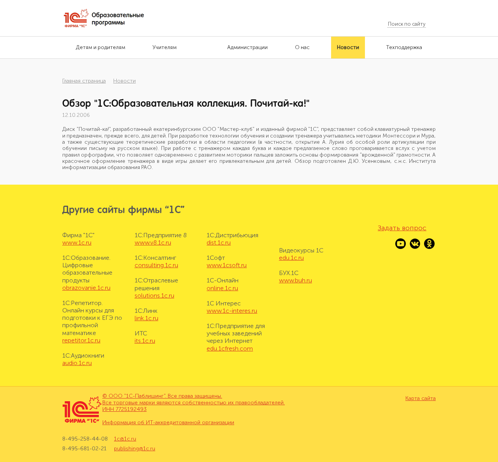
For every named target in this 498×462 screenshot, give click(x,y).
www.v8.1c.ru (153, 242)
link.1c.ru (146, 318)
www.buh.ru (295, 280)
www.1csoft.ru (227, 265)
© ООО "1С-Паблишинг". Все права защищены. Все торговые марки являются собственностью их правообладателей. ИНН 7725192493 (193, 403)
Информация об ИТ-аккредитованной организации (168, 422)
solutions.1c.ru (154, 295)
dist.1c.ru (219, 242)
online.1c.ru (222, 288)
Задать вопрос (402, 228)
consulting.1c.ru (156, 265)
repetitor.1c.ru (81, 340)
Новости (124, 81)
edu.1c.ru (291, 257)
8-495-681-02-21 (84, 448)
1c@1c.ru (125, 439)
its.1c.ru (145, 340)
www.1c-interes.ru (232, 310)
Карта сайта (420, 398)
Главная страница (84, 81)
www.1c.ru (76, 242)
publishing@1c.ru (134, 448)
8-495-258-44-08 (85, 439)
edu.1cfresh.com (230, 348)
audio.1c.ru (77, 363)
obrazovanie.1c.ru (86, 287)
